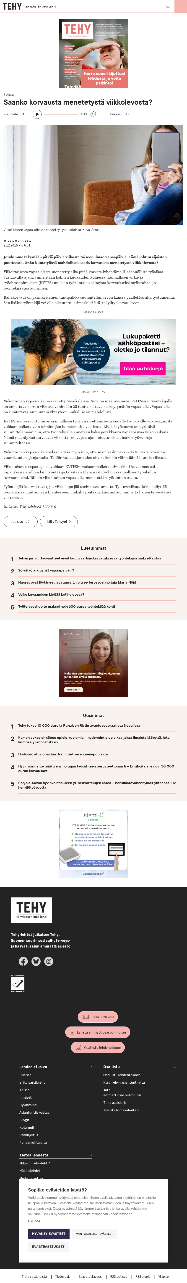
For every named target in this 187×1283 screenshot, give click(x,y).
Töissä (24, 1089)
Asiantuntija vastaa (34, 1112)
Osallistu (111, 1067)
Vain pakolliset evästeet (94, 1233)
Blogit (24, 1120)
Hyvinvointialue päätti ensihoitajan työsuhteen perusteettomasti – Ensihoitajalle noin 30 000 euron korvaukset (96, 768)
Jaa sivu (115, 114)
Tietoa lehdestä (33, 1155)
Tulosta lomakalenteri (121, 1110)
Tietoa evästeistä (34, 1276)
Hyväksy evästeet (48, 1233)
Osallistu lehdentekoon (102, 1047)
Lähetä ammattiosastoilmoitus (102, 1032)
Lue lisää (34, 1221)
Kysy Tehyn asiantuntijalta (124, 1082)
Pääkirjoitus (28, 1135)
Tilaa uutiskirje (102, 1017)
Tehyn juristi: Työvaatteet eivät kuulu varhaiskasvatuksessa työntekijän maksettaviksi (89, 558)
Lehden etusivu (33, 1067)
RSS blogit (143, 1276)
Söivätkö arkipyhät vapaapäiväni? (46, 570)
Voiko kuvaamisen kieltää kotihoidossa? (51, 594)
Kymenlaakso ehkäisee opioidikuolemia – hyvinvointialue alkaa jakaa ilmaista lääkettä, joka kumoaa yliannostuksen (94, 739)
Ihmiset (25, 1097)
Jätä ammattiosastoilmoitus (122, 1092)
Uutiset (25, 1074)
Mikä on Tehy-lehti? (34, 1163)
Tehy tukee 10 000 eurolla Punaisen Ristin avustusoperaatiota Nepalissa (79, 725)
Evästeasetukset (48, 1246)
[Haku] (168, 6)
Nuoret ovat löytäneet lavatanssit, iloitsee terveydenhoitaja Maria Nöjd (77, 582)
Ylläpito (163, 1276)
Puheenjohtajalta (33, 1142)
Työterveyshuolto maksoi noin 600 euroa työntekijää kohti (66, 606)
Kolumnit (26, 1127)
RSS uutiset (119, 1276)
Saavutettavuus (90, 1276)
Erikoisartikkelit (32, 1082)
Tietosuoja (63, 1276)
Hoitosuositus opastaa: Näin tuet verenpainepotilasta (63, 754)
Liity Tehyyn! (57, 521)
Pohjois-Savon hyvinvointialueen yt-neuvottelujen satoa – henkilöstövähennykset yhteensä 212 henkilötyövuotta (97, 785)
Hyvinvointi (28, 1105)
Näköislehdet (29, 1170)
